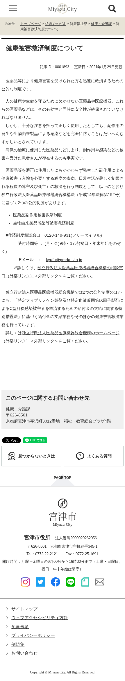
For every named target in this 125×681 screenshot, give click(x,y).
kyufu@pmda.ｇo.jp (64, 259)
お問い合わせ (24, 653)
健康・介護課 (101, 24)
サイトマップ (24, 608)
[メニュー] (13, 8)
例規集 (17, 644)
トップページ (30, 24)
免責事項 (20, 626)
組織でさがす (55, 24)
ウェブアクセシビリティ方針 (39, 617)
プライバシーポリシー (33, 635)
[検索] (112, 8)
